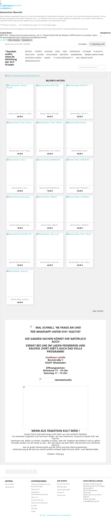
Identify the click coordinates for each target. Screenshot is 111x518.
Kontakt (34, 506)
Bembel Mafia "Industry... (20, 299)
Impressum (35, 489)
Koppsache (75, 51)
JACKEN (40, 54)
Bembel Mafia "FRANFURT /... (79, 188)
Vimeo (30, 471)
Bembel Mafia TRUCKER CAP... (20, 262)
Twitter (12, 471)
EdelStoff (30, 54)
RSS (16, 471)
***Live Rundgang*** (63, 58)
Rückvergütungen (63, 490)
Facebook (7, 471)
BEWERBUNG (76, 54)
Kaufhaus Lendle (33, 58)
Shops (33, 511)
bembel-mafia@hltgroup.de (91, 500)
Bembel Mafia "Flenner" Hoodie (20, 114)
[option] (55, 75)
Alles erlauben (14, 40)
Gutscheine (51, 54)
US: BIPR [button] (3, 40)
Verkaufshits (9, 487)
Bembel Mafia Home (94, 54)
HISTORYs (64, 54)
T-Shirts (38, 51)
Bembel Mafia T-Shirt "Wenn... (80, 262)
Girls (57, 51)
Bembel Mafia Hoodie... (80, 151)
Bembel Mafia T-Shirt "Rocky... (20, 151)
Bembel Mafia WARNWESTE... (49, 188)
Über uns (34, 497)
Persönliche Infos (63, 484)
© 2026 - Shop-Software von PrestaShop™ (55, 515)
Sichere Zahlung (37, 500)
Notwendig (6, 8)
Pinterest (25, 471)
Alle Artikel (99, 311)
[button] (12, 75)
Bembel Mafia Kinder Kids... (20, 225)
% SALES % (98, 51)
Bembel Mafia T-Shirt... (20, 188)
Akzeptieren (27, 40)
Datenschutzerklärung (39, 503)
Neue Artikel (9, 484)
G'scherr (86, 51)
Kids (65, 51)
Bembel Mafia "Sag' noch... (50, 262)
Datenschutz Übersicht (10, 5)
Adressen (60, 492)
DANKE (47, 58)
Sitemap (34, 508)
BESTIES (28, 51)
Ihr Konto (62, 481)
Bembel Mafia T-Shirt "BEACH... (50, 151)
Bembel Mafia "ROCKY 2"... (80, 114)
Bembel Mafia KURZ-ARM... (50, 114)
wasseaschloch (32, 61)
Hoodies (49, 51)
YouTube (20, 471)
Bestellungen (62, 487)
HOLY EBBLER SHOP (84, 58)
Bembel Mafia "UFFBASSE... (80, 225)
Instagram (35, 471)
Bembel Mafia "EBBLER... (50, 225)
